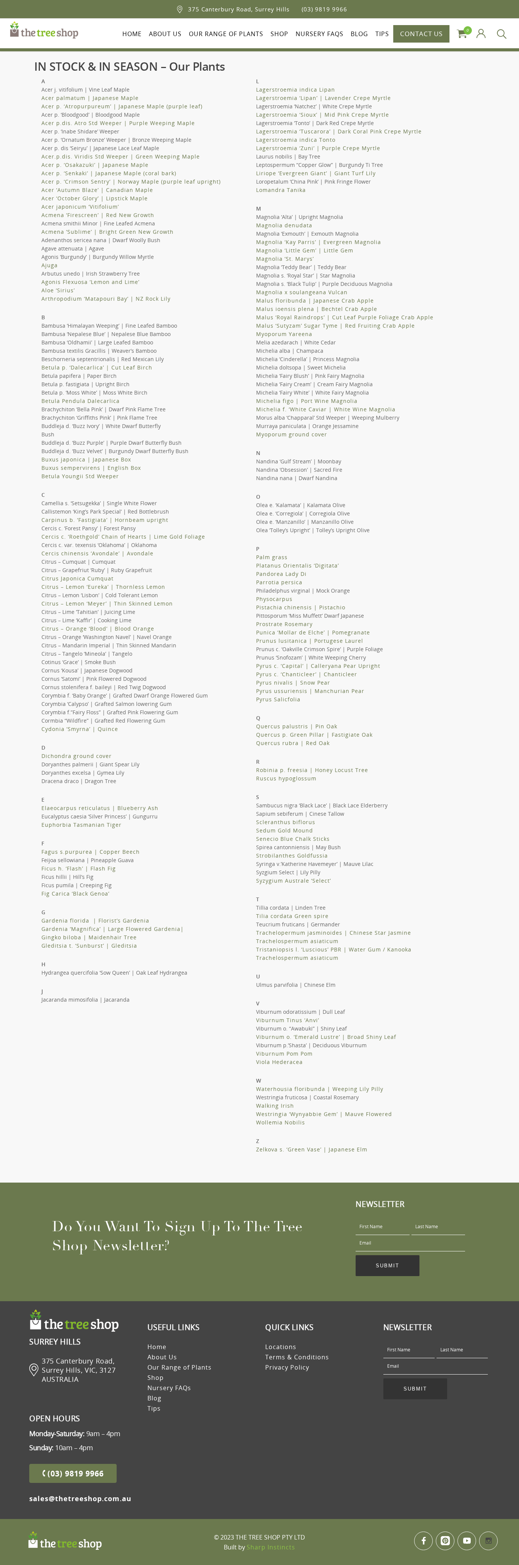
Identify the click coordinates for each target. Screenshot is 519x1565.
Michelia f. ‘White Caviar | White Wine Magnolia (326, 409)
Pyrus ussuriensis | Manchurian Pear (310, 690)
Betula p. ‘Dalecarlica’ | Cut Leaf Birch (96, 367)
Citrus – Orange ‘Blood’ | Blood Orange (97, 628)
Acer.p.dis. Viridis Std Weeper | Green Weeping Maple (120, 156)
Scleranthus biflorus (285, 822)
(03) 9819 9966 (324, 9)
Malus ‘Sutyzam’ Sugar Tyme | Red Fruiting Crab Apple (335, 325)
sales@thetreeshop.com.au (80, 1498)
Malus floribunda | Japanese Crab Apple (315, 300)
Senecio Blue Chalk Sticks (293, 838)
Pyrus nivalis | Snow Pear (293, 682)
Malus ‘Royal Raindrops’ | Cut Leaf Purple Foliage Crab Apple (345, 317)
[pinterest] (445, 1541)
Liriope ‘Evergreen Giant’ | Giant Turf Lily (316, 173)
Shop (279, 34)
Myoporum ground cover (291, 434)
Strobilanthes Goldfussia (292, 855)
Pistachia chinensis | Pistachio (300, 607)
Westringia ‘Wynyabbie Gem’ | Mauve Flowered (324, 1114)
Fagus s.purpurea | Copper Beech (90, 851)
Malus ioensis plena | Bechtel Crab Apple (316, 308)
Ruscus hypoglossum (286, 778)
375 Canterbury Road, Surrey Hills (239, 9)
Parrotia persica (279, 582)
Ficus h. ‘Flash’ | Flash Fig (78, 868)
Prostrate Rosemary (284, 624)
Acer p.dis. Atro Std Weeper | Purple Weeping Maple (118, 123)
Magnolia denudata (284, 225)
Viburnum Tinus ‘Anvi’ (287, 1020)
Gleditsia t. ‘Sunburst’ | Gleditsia (89, 945)
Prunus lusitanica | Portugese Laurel (309, 640)
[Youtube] (466, 1541)
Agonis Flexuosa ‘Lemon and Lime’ (90, 281)
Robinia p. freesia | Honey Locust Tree (312, 770)
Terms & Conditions (297, 1357)
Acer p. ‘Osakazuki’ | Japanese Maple (95, 164)
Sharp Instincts (271, 1547)
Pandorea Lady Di (281, 573)
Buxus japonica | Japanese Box (86, 459)
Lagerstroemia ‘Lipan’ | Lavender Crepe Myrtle (323, 97)
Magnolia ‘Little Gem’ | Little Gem (304, 250)
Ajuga (49, 265)
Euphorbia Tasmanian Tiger (81, 824)
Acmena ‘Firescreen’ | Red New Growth (97, 215)
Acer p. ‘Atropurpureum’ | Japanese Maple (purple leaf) (122, 106)
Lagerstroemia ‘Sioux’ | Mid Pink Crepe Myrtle (322, 114)
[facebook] (423, 1541)
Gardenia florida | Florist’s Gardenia (95, 920)
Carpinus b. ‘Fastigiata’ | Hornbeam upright (104, 519)
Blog (359, 34)
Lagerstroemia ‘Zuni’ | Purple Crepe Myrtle (318, 148)
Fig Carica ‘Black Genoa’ (75, 893)
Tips (382, 34)
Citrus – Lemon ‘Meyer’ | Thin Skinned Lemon (107, 603)
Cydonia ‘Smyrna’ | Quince (79, 729)
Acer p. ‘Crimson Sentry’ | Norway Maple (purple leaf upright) (131, 181)
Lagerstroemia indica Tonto (295, 139)
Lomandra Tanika (281, 189)
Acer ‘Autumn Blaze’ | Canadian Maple (97, 189)
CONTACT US (421, 33)
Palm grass (272, 557)
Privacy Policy (287, 1367)
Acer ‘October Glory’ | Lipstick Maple (94, 198)
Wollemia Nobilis (280, 1122)
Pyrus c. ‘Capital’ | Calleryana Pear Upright (318, 665)
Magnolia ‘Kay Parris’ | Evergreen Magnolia (318, 242)
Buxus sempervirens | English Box (91, 467)
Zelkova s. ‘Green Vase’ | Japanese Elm (311, 1149)
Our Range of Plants (226, 34)
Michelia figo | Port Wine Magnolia (307, 400)
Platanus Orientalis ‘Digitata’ (297, 565)
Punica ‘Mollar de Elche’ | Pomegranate (313, 632)
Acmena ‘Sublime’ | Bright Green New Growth (107, 231)
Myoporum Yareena (284, 334)
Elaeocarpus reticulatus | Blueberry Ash (99, 808)
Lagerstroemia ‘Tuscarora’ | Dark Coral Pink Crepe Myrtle (339, 131)
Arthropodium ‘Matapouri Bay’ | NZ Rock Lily (106, 298)
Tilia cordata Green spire (292, 916)
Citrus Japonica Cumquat (77, 578)
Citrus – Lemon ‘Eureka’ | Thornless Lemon (103, 586)
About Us (165, 34)
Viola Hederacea (279, 1062)
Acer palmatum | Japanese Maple (90, 97)
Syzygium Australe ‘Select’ (293, 880)
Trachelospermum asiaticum (297, 941)
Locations (280, 1347)
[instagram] (488, 1541)
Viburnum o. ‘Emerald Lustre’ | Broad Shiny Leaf (326, 1036)
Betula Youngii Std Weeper (80, 476)
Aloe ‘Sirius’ (58, 290)
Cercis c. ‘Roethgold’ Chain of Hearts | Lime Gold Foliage (123, 536)
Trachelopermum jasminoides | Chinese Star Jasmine (333, 932)
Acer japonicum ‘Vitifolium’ (80, 206)
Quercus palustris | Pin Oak (296, 726)
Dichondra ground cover (76, 756)
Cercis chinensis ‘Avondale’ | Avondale (97, 553)
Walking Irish (275, 1105)
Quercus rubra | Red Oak (293, 743)
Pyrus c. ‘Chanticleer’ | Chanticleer (306, 674)
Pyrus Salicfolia (278, 699)
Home (132, 34)
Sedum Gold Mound (284, 830)
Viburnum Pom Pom (284, 1053)
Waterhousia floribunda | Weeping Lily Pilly (319, 1088)
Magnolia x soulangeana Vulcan (302, 292)
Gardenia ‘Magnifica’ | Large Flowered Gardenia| (112, 928)
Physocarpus (274, 599)
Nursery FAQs (319, 34)
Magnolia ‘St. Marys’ (285, 258)
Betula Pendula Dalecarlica (80, 400)
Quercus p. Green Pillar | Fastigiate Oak (314, 734)
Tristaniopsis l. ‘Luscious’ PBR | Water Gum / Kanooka (333, 949)
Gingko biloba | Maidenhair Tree (89, 937)
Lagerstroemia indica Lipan (295, 89)
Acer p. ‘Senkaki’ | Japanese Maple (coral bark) (108, 173)
